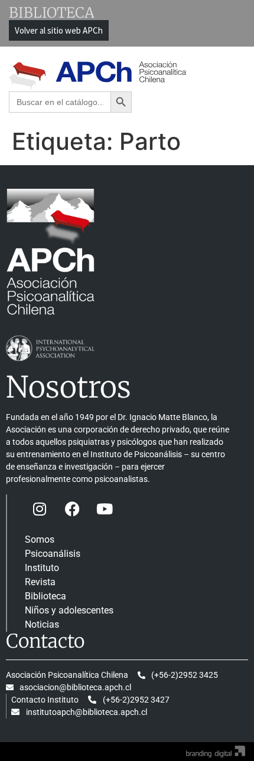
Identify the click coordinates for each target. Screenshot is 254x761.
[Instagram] (39, 509)
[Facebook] (72, 509)
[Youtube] (104, 509)
